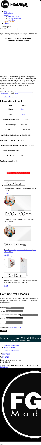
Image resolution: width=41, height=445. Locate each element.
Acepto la (11, 327)
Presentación (8, 33)
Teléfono (2, 318)
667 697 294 (6, 357)
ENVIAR (3, 331)
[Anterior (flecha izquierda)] (1, 444)
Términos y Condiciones (11, 345)
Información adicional (10, 97)
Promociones (11, 20)
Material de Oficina (13, 16)
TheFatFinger (4, 367)
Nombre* (3, 307)
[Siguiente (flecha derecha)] (2, 444)
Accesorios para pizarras (20, 33)
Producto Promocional (14, 18)
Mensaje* (3, 324)
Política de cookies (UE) (11, 350)
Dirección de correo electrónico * (10, 315)
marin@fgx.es (6, 354)
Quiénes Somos (8, 13)
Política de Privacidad (14, 327)
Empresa (2, 311)
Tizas (16, 93)
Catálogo (6, 15)
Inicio (5, 11)
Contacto (6, 23)
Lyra (22, 109)
